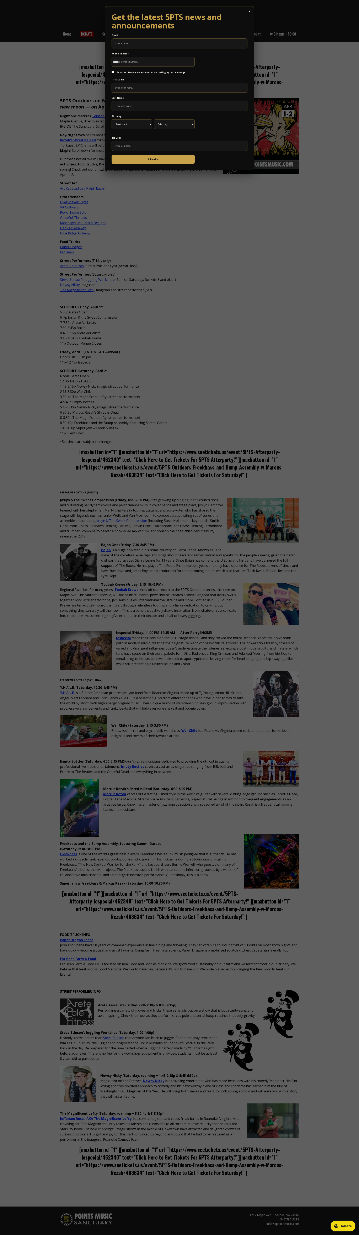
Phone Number (120, 53)
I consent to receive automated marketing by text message (151, 72)
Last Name (118, 97)
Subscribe (153, 159)
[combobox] (116, 62)
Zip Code (117, 137)
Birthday (116, 116)
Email (115, 35)
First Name (118, 79)
